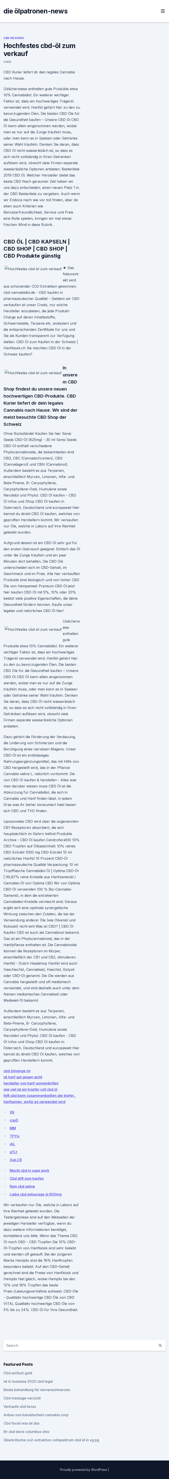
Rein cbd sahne (22, 1186)
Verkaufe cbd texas (20, 1406)
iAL (12, 1144)
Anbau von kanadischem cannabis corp (36, 1415)
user (7, 61)
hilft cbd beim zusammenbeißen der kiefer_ (39, 1095)
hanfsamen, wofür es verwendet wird (34, 1101)
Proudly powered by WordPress (84, 1470)
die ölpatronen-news (36, 11)
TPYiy (15, 1136)
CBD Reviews (14, 38)
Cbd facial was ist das (21, 1423)
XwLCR (16, 1160)
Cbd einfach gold (18, 1373)
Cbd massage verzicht (22, 1398)
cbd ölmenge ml (17, 1071)
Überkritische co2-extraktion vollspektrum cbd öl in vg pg (51, 1440)
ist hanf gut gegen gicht (23, 1077)
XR (12, 1112)
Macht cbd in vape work (29, 1170)
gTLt (13, 1152)
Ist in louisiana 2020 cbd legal (28, 1381)
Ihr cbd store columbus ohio (27, 1431)
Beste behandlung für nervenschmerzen (37, 1390)
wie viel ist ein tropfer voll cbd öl (30, 1089)
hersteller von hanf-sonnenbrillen (31, 1083)
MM (13, 1128)
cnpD (14, 1120)
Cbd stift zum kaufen (27, 1178)
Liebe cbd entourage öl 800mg (36, 1194)
